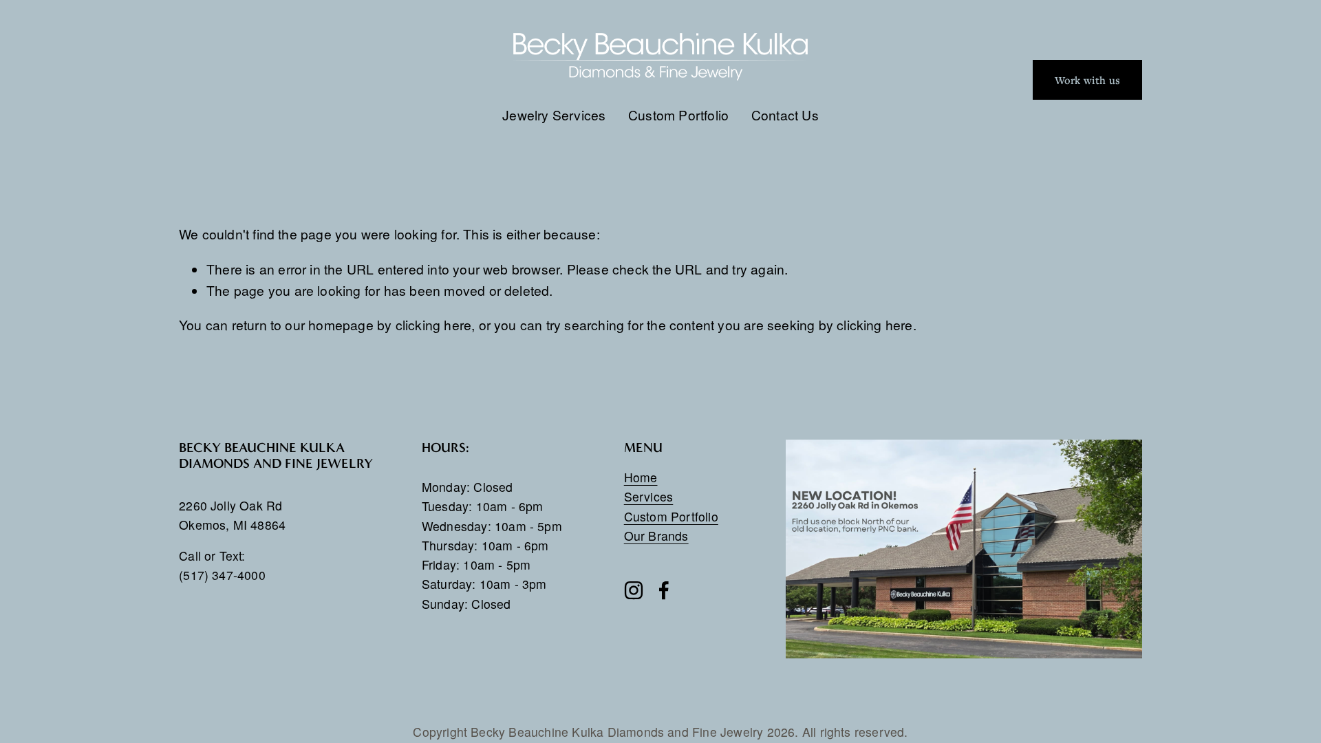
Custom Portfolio (678, 114)
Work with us (1087, 80)
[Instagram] (633, 590)
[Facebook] (664, 590)
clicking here (434, 324)
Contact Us (785, 114)
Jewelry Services (553, 114)
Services (649, 496)
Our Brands (656, 535)
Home (641, 477)
